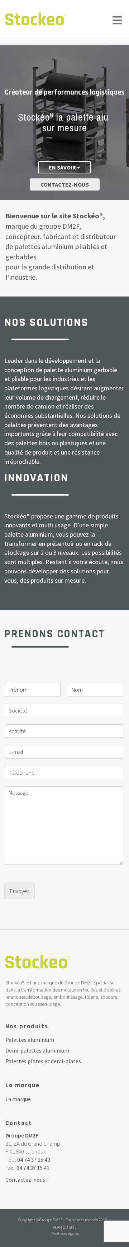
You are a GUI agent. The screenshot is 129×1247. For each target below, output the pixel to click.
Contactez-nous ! (26, 1179)
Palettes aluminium (29, 1039)
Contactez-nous (64, 184)
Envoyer (19, 890)
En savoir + (64, 167)
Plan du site (65, 1227)
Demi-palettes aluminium (37, 1050)
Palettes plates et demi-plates (43, 1061)
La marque (18, 1098)
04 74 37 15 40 (33, 1159)
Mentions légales (65, 1233)
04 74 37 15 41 (32, 1167)
